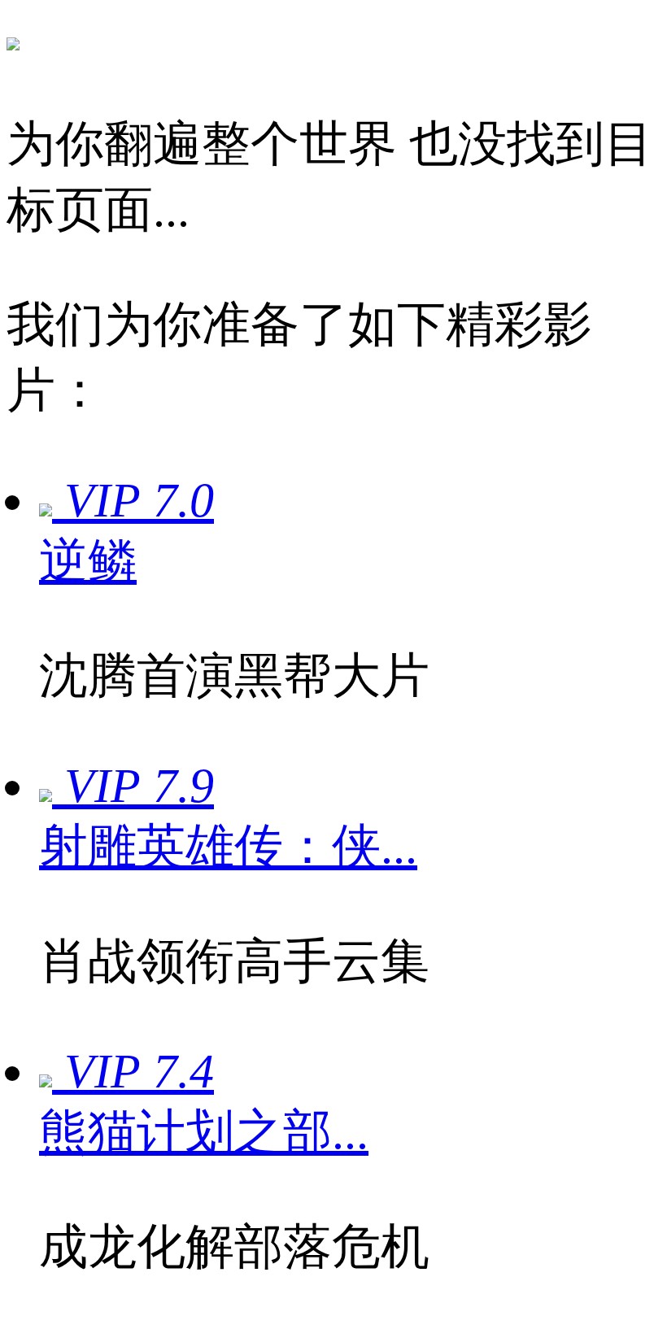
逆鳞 (88, 561)
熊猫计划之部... (203, 1132)
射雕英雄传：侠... (228, 847)
